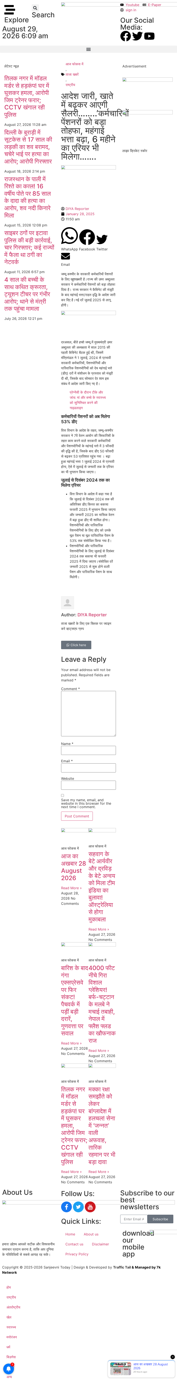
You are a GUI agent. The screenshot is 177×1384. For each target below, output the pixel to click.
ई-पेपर (10, 1367)
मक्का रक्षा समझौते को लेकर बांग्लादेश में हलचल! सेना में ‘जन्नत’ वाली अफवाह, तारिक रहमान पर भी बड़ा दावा (101, 1126)
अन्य (9, 1377)
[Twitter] (137, 36)
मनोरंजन (11, 1337)
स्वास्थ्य (11, 1327)
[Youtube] (149, 36)
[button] (35, 7)
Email (67, 761)
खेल (8, 1317)
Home (70, 1234)
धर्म (8, 1347)
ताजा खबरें (72, 74)
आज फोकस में (74, 64)
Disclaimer (100, 1244)
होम (8, 1287)
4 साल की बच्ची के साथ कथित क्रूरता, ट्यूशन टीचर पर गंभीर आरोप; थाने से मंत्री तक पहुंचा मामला (27, 294)
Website (67, 778)
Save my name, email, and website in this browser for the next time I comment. (86, 803)
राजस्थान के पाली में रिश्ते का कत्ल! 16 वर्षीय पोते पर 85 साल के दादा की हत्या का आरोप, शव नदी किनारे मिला (27, 197)
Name (67, 743)
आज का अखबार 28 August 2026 (73, 867)
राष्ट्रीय (70, 85)
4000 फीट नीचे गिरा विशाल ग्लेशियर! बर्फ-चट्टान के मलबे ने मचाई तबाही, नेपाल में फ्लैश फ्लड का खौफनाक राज (102, 1004)
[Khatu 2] (88, 314)
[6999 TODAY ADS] (147, 80)
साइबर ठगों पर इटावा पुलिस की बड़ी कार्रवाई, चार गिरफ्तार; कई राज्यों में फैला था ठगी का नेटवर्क (29, 247)
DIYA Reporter (92, 614)
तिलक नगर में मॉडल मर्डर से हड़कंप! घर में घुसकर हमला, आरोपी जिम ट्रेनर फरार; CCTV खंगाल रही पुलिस (26, 96)
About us (91, 1234)
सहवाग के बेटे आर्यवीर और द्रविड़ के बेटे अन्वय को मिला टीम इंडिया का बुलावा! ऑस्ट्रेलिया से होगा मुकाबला (101, 886)
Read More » (71, 888)
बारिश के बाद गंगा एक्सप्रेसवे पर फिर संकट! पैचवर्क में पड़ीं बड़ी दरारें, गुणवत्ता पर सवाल (74, 1000)
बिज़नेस (11, 1357)
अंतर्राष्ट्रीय (13, 1307)
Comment (70, 688)
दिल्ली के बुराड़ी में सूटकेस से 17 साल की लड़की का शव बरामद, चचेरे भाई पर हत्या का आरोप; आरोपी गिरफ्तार (28, 147)
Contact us (74, 1244)
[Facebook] (125, 36)
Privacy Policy (76, 1254)
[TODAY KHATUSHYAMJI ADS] (147, 113)
